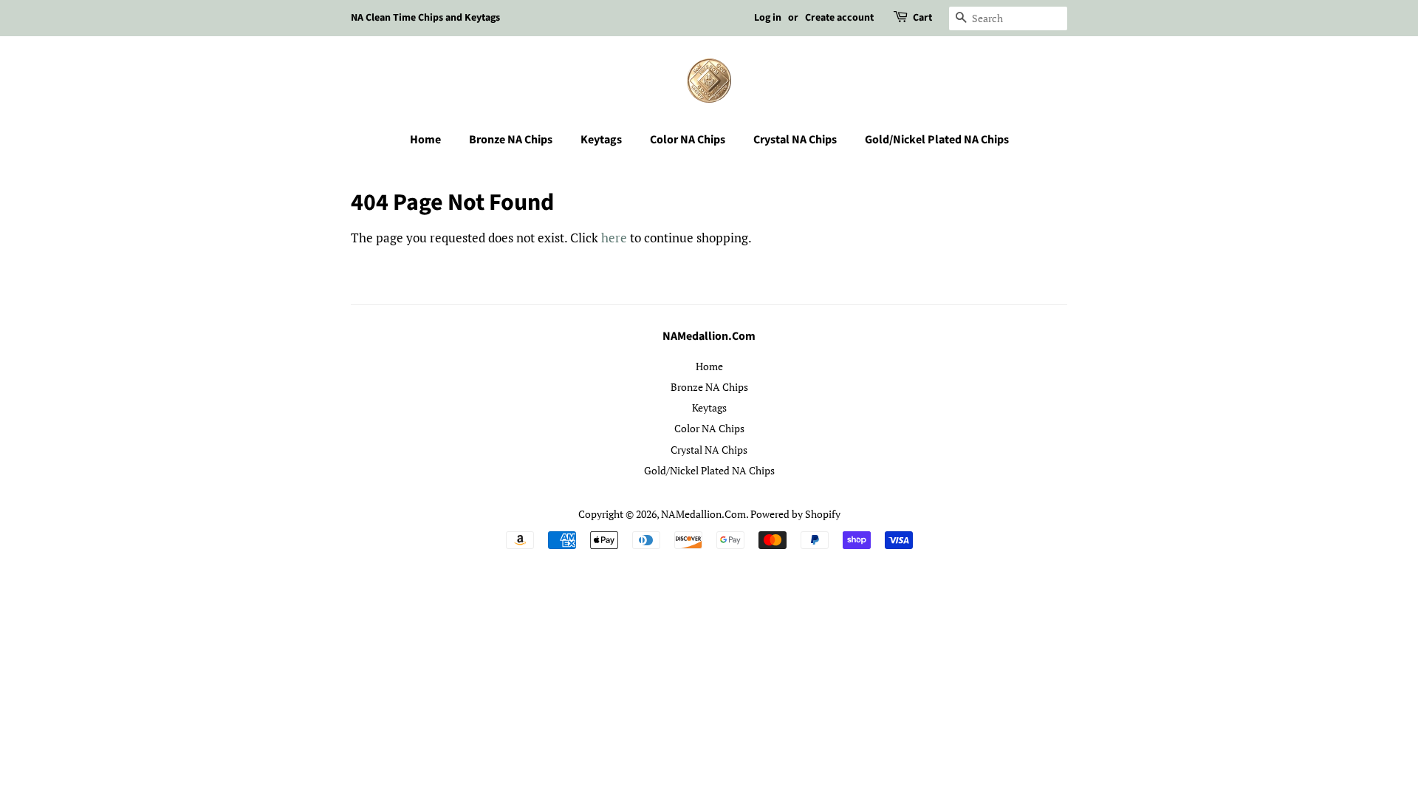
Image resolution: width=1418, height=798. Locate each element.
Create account (839, 17)
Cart (922, 17)
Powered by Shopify (795, 514)
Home (425, 140)
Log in (767, 17)
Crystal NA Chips (795, 140)
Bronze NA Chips (510, 140)
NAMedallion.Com (703, 514)
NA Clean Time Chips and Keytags (425, 17)
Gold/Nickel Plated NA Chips (937, 140)
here (614, 237)
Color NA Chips (687, 140)
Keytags (601, 140)
